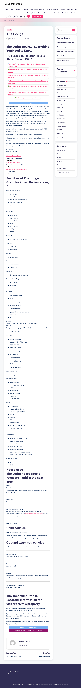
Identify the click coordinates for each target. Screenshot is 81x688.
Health (59, 157)
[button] (37, 16)
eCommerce (61, 150)
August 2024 (61, 100)
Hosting (59, 161)
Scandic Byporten (63, 56)
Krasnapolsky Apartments (66, 47)
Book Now (28, 103)
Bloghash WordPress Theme (58, 685)
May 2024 (60, 111)
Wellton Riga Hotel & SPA (65, 42)
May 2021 (60, 130)
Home (5, 20)
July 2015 (60, 137)
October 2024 (61, 93)
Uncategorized (62, 169)
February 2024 (62, 122)
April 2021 (60, 133)
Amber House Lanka (63, 60)
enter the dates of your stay (33, 514)
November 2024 (62, 89)
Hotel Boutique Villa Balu (65, 51)
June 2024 (60, 108)
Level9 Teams (24, 641)
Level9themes (13, 3)
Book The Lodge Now (28, 628)
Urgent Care (9, 671)
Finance (59, 154)
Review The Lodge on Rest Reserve (28, 630)
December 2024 (62, 85)
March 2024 (61, 119)
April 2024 (60, 115)
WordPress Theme (63, 172)
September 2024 (62, 97)
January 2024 (61, 126)
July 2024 (60, 104)
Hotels (9, 29)
